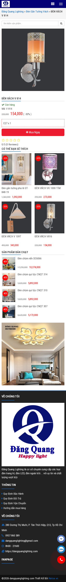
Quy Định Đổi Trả (12, 498)
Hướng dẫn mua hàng (14, 508)
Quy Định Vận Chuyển (14, 503)
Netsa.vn (53, 578)
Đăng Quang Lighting (13, 11)
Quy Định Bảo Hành (13, 493)
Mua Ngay (34, 132)
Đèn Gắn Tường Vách (37, 11)
